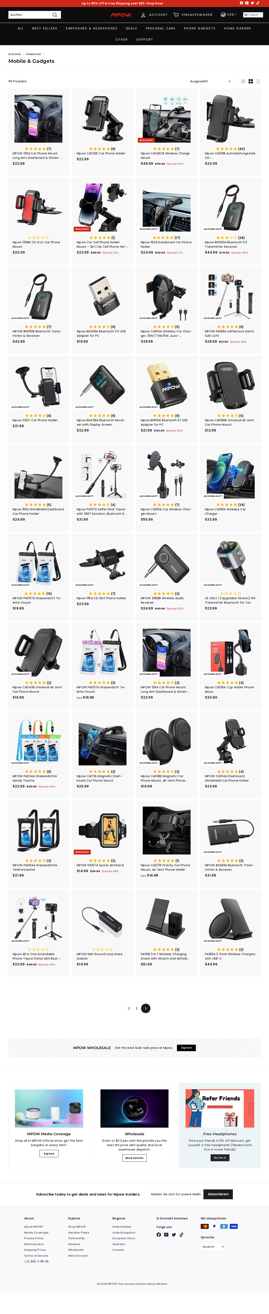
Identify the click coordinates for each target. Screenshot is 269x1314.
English (253, 14)
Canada (118, 1250)
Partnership (76, 1238)
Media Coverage (36, 1233)
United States (122, 1227)
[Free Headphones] (220, 1108)
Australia (118, 1244)
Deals (131, 28)
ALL (21, 28)
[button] (38, 149)
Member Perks (78, 1233)
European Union (123, 1238)
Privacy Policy (34, 1238)
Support (145, 39)
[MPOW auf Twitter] (174, 1234)
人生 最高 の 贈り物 (36, 1261)
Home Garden (237, 28)
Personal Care (161, 28)
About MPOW (33, 1227)
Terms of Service (36, 1256)
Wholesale (76, 1250)
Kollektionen (33, 54)
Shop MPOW (77, 1227)
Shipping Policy (35, 1250)
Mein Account (78, 1256)
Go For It (220, 1158)
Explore (49, 1153)
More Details (134, 1158)
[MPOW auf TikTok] (181, 1234)
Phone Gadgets (200, 28)
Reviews (74, 1244)
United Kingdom (123, 1233)
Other (122, 39)
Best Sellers (45, 28)
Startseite (14, 54)
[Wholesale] (134, 1108)
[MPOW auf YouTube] (166, 1234)
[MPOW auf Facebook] (159, 1234)
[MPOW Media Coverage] (49, 1108)
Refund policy (34, 1244)
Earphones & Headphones (92, 28)
